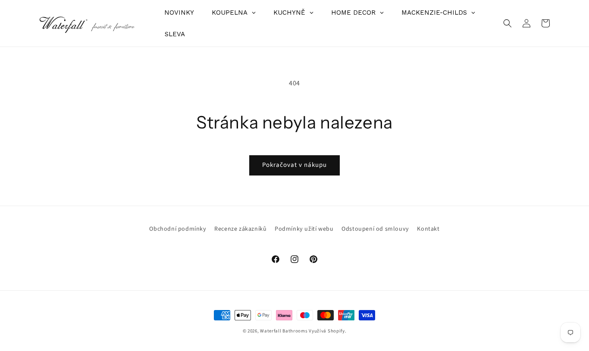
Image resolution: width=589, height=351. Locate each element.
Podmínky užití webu (304, 229)
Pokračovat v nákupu (294, 164)
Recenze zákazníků (240, 229)
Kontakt (428, 229)
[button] (507, 23)
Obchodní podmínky (177, 229)
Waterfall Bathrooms (283, 331)
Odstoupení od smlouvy (375, 229)
